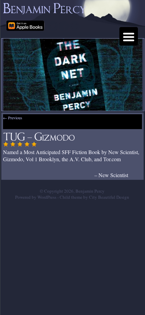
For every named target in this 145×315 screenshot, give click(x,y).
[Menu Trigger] (128, 36)
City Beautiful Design (109, 197)
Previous (12, 117)
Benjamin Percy (44, 6)
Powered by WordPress (35, 197)
